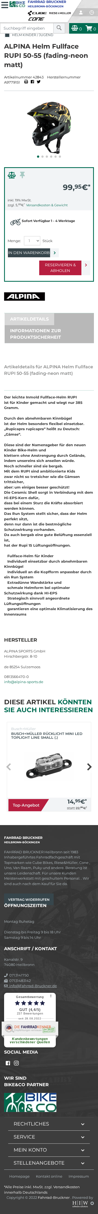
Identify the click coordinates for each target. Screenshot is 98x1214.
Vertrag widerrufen (29, 900)
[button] (38, 157)
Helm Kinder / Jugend (31, 35)
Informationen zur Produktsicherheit (35, 334)
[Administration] (92, 1203)
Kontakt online (49, 1176)
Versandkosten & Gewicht (47, 205)
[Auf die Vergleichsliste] (12, 176)
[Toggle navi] (4, 4)
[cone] (37, 18)
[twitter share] (38, 82)
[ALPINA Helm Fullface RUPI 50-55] (49, 128)
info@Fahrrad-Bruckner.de (32, 986)
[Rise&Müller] (61, 12)
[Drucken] (26, 82)
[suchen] (59, 28)
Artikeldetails (29, 319)
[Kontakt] (92, 12)
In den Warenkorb (29, 252)
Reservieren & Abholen (60, 267)
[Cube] (38, 12)
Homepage (19, 1176)
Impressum (79, 1176)
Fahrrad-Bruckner (54, 1197)
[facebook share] (32, 82)
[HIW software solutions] (80, 1203)
